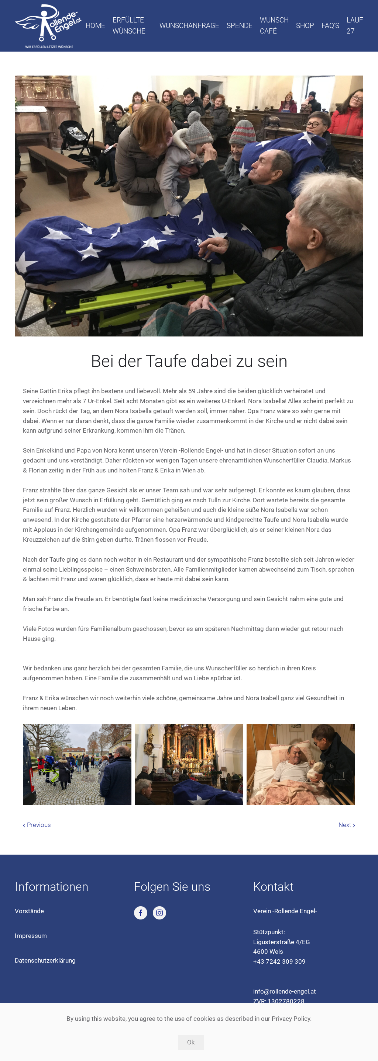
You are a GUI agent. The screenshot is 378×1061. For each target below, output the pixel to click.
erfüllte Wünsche (129, 25)
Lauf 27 (355, 25)
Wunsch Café (274, 25)
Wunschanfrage (189, 25)
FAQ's (330, 25)
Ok (191, 1042)
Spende (239, 25)
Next (346, 824)
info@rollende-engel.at (284, 991)
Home (95, 25)
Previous (38, 824)
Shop (305, 25)
